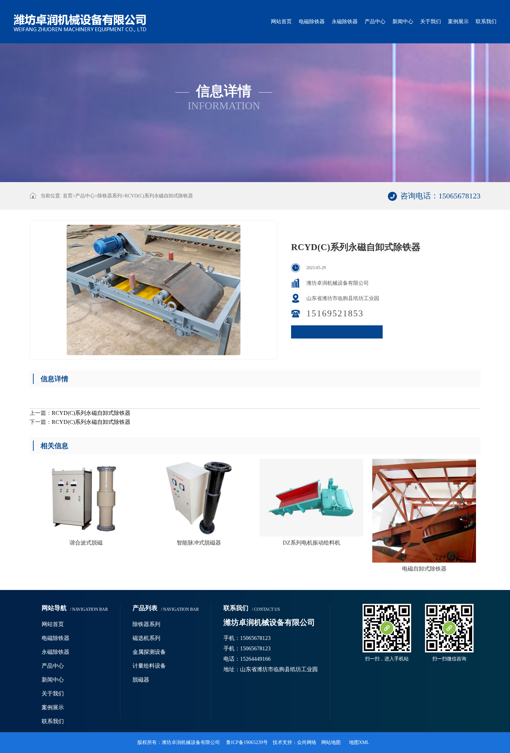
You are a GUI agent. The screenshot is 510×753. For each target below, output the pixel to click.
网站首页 (281, 21)
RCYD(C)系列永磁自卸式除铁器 (159, 195)
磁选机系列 (146, 638)
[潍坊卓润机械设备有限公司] (80, 17)
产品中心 (375, 21)
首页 (69, 195)
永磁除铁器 (345, 21)
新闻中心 (402, 21)
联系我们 (486, 21)
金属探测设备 (149, 652)
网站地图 (331, 742)
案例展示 (458, 21)
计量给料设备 (149, 666)
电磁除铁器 (312, 21)
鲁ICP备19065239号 (247, 742)
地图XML (359, 742)
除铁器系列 (109, 195)
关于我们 (430, 21)
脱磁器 (141, 680)
